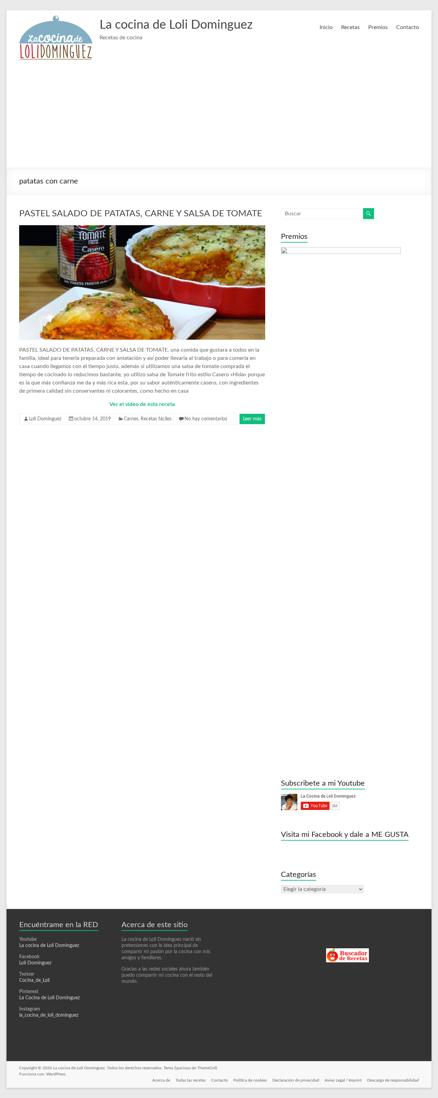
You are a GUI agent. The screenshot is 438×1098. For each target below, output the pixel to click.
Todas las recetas (191, 1080)
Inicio (326, 27)
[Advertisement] (219, 116)
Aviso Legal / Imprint (343, 1080)
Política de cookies (250, 1080)
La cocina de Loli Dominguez (176, 25)
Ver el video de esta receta (142, 404)
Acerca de (161, 1080)
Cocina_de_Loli (34, 980)
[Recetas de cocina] (347, 951)
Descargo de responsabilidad (393, 1080)
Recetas (350, 27)
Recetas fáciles (156, 419)
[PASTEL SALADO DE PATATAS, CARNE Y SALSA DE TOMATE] (142, 228)
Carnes (131, 419)
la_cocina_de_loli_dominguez (48, 1015)
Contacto (407, 27)
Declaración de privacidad (295, 1080)
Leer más (252, 419)
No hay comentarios (205, 419)
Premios (378, 27)
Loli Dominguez (45, 419)
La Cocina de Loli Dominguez (49, 997)
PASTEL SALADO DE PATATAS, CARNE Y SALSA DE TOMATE (140, 213)
